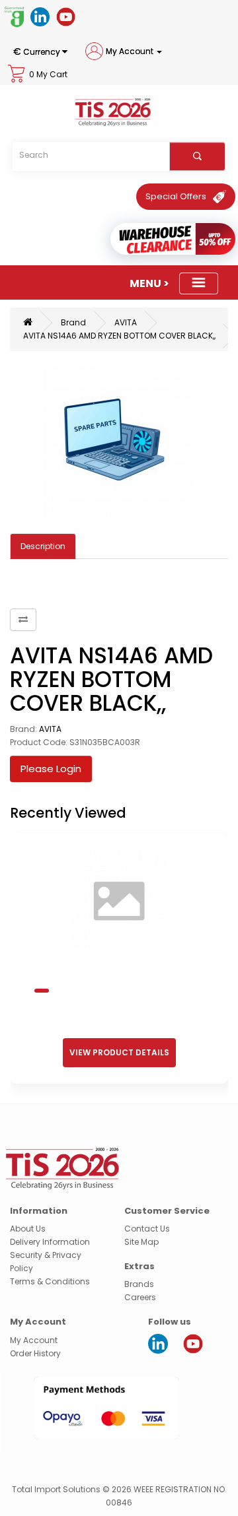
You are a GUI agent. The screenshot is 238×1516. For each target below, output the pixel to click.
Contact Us (147, 1228)
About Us (28, 1228)
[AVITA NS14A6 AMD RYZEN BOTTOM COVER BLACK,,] (119, 442)
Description (42, 546)
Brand (73, 322)
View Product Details (119, 1052)
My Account (34, 1340)
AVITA (125, 322)
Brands (139, 1284)
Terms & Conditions (50, 1281)
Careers (140, 1297)
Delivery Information (50, 1241)
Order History (35, 1353)
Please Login (50, 768)
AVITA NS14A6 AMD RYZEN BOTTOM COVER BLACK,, (119, 335)
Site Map (141, 1241)
